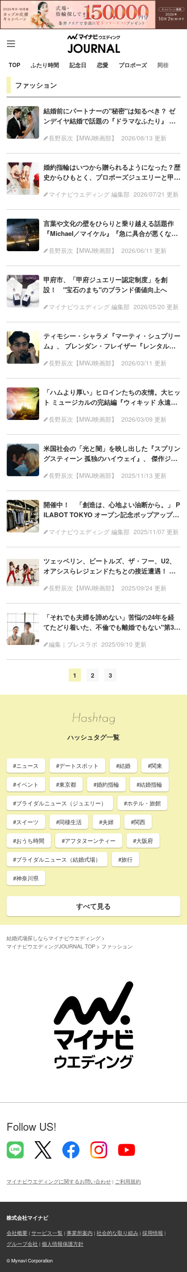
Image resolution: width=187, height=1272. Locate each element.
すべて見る (93, 906)
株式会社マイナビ (27, 1217)
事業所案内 (80, 1232)
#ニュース (26, 765)
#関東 (155, 765)
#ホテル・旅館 (142, 803)
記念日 (78, 65)
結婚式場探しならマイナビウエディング (53, 937)
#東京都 (66, 784)
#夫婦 (106, 822)
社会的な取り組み (117, 1232)
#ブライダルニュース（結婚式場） (57, 859)
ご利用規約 (128, 1181)
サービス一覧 (47, 1232)
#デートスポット (77, 765)
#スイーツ (26, 822)
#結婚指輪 (149, 784)
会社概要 (17, 1232)
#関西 (138, 822)
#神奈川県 (26, 878)
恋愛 (102, 65)
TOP (14, 65)
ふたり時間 (45, 65)
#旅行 (125, 859)
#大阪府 (143, 840)
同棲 (163, 65)
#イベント (26, 784)
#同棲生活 (69, 822)
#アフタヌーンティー (89, 840)
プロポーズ (133, 65)
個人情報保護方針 (62, 1243)
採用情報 (152, 1232)
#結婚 (123, 765)
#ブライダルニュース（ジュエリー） (60, 803)
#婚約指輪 (106, 784)
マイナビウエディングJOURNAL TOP (51, 946)
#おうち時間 (28, 840)
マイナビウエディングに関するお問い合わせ (59, 1181)
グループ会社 (22, 1243)
